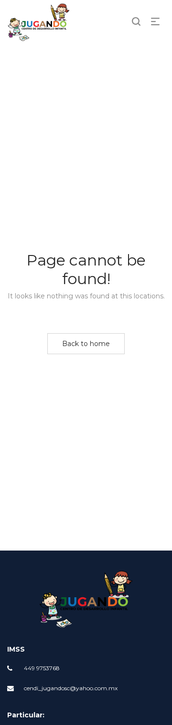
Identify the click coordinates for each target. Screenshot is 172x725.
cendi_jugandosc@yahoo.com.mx (71, 688)
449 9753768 (42, 668)
